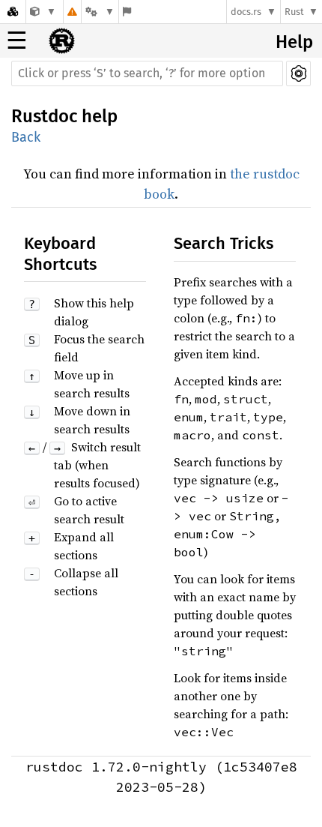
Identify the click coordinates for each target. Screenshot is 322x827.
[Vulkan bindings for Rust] (43, 11)
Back (25, 137)
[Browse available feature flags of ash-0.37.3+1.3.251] (127, 11)
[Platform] (100, 11)
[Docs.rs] (12, 11)
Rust (294, 11)
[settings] (298, 73)
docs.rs (246, 11)
